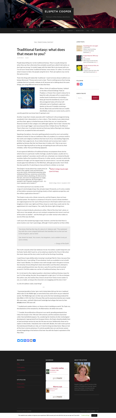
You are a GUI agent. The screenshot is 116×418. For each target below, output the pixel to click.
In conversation (21, 370)
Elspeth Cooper (58, 11)
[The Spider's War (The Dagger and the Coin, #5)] (47, 373)
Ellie (27, 57)
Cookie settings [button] (85, 415)
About (25, 30)
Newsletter (79, 30)
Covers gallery (21, 367)
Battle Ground (53, 389)
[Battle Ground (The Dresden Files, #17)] (47, 392)
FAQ (88, 30)
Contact (70, 30)
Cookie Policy (20, 387)
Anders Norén (90, 411)
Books (32, 30)
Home (18, 30)
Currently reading (58, 368)
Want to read (57, 387)
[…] (90, 52)
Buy (93, 30)
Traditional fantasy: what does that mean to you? (41, 51)
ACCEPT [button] (94, 415)
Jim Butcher (53, 390)
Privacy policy (20, 383)
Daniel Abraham (53, 372)
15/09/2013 (20, 57)
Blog (62, 30)
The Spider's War (54, 370)
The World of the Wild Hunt (48, 30)
